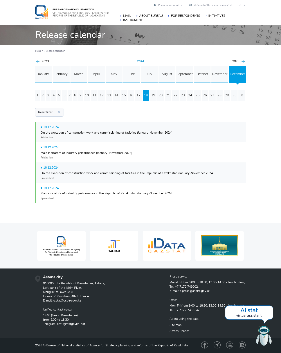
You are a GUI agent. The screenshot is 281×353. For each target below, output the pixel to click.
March (78, 74)
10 (87, 95)
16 (131, 95)
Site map (175, 325)
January (43, 74)
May (114, 74)
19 (153, 95)
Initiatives (216, 16)
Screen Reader (179, 331)
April (96, 74)
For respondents (185, 16)
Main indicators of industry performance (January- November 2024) (86, 153)
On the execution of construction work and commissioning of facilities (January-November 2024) (106, 133)
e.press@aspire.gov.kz (194, 291)
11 (94, 95)
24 (190, 95)
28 (220, 95)
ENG (239, 5)
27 (212, 95)
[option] (61, 246)
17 (138, 95)
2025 (235, 61)
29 (227, 95)
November (219, 74)
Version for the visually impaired (213, 5)
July (149, 74)
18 (146, 95)
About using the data (183, 319)
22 (175, 95)
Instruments (133, 20)
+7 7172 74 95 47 (187, 310)
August (167, 74)
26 (205, 95)
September (185, 74)
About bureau (151, 16)
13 (109, 95)
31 (242, 95)
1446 (46, 315)
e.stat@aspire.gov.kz (67, 300)
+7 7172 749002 (186, 287)
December (237, 74)
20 (161, 95)
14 (116, 95)
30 (234, 95)
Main (127, 16)
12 (102, 95)
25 (198, 95)
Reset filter (45, 112)
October (202, 74)
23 (183, 95)
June (131, 74)
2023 (45, 61)
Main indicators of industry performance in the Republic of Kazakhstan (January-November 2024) (107, 193)
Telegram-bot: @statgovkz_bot (64, 324)
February (61, 74)
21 (168, 95)
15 (124, 95)
